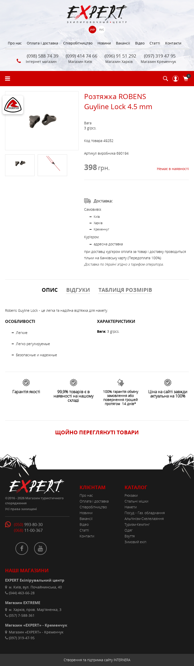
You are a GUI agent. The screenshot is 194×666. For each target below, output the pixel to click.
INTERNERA (122, 660)
